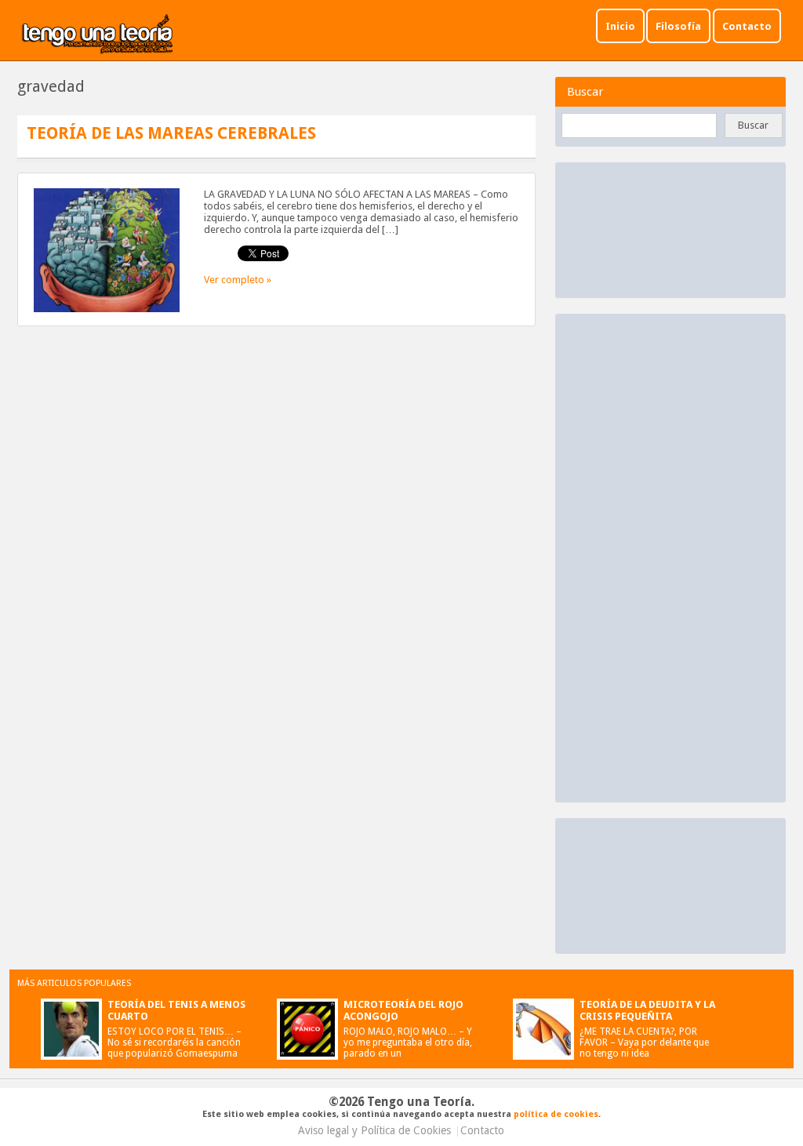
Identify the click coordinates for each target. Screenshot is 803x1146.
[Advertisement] (680, 557)
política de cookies (556, 1114)
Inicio (620, 26)
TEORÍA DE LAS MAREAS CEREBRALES (171, 133)
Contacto (747, 26)
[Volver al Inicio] (98, 35)
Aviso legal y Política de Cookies (374, 1130)
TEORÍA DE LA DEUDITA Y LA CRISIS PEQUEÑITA (647, 1010)
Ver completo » (237, 280)
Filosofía (678, 26)
